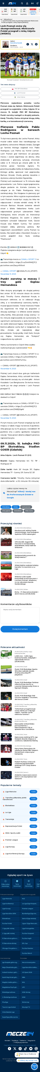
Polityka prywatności (21, 1042)
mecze (12, 3)
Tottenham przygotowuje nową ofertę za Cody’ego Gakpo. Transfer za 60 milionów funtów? (25, 711)
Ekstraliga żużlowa (8, 992)
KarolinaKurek (16, 43)
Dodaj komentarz (20, 629)
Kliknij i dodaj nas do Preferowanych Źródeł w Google (21, 495)
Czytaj (33, 791)
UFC (23, 987)
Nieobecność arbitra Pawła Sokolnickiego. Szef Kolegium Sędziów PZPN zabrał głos (27, 532)
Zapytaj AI (34, 1066)
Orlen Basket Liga (8, 1012)
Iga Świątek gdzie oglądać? (11, 962)
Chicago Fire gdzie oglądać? (11, 948)
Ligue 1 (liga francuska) (30, 923)
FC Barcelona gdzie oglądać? (11, 938)
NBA (23, 977)
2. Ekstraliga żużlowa (9, 997)
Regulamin (31, 1040)
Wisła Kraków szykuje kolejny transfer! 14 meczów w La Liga (26, 567)
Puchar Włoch (27, 953)
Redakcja (15, 1040)
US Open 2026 (27, 972)
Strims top (25, 1002)
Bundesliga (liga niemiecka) (31, 913)
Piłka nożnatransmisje (5, 885)
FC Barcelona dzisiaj (9, 943)
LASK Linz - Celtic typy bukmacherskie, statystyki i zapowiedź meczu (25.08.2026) (25, 658)
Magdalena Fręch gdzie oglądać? (11, 987)
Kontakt (7, 1040)
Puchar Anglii (26, 938)
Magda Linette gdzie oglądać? (11, 982)
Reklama (23, 1040)
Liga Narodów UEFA (9, 913)
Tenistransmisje (17, 885)
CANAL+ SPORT (9, 271)
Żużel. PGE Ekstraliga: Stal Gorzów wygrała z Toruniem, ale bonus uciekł (26, 697)
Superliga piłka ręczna (10, 1017)
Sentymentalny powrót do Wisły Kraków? (25, 556)
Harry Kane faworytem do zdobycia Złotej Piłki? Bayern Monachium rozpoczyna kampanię (26, 751)
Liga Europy (6, 908)
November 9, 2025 (8, 274)
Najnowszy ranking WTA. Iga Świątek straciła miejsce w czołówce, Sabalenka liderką (26, 739)
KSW (23, 997)
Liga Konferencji (8, 903)
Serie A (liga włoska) (29, 918)
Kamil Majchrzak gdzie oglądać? (11, 977)
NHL (23, 982)
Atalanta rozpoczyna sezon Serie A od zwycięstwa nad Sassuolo (26, 777)
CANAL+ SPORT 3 (28, 259)
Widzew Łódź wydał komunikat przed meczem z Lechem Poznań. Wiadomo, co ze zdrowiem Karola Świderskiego (26, 580)
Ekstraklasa (6, 918)
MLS (23, 898)
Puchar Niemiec (27, 948)
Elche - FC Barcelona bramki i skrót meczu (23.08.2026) (26, 593)
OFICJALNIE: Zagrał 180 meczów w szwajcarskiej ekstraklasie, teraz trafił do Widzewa (25, 544)
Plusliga (5, 1002)
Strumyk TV (26, 1007)
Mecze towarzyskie (28, 962)
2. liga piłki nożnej (8, 933)
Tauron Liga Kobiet (9, 1007)
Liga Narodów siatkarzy (30, 967)
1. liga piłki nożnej (8, 928)
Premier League (27, 908)
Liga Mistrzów (7, 898)
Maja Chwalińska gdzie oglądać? (11, 967)
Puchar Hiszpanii (28, 933)
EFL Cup (25, 943)
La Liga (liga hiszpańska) (30, 903)
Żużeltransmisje (28, 885)
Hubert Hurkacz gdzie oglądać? (11, 972)
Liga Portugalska (28, 928)
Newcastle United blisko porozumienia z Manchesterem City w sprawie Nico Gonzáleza (24, 726)
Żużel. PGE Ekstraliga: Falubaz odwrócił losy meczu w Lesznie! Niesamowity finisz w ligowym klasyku (27, 685)
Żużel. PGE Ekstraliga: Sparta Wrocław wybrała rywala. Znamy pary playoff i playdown (26, 672)
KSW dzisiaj (26, 992)
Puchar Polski (7, 923)
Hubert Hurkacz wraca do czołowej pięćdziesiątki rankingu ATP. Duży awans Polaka (25, 764)
